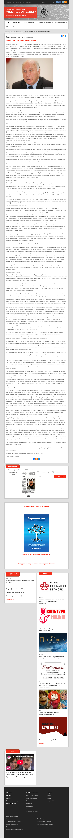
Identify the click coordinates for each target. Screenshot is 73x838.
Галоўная (9, 2)
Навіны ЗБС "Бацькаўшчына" (16, 31)
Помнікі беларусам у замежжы (44, 818)
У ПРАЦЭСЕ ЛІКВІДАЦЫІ (13, 22)
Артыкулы (49, 798)
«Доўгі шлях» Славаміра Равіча (48, 740)
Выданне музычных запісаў (14, 596)
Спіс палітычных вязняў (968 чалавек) (36, 506)
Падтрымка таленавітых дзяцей (15, 592)
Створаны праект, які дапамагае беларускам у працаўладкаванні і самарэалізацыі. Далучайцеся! (52, 601)
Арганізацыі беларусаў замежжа (13, 821)
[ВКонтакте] (61, 36)
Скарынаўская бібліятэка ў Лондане (16, 589)
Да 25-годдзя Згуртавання (32, 811)
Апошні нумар (13, 472)
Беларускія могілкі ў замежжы (44, 821)
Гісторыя (8, 818)
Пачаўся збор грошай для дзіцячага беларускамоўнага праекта (49, 713)
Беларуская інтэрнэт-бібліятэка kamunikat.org (36, 554)
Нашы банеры (29, 806)
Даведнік (49, 795)
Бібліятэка (18, 2)
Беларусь (18, 26)
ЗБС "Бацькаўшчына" (29, 22)
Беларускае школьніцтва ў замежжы (45, 824)
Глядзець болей (10, 599)
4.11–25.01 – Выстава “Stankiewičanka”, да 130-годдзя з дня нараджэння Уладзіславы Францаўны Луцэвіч (52, 685)
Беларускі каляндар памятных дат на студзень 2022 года (36, 564)
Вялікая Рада (29, 803)
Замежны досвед (40, 827)
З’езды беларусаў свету (31, 798)
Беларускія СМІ (50, 801)
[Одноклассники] (63, 36)
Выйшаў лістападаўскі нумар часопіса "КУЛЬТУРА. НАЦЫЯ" (49, 629)
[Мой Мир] (65, 36)
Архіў (13, 474)
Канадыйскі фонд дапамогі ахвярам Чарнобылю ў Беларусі (20, 581)
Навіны (8, 798)
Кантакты (28, 2)
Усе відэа (8, 781)
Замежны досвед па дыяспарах (15, 801)
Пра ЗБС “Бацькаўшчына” (32, 795)
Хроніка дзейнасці (30, 801)
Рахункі (28, 809)
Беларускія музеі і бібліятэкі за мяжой (14, 829)
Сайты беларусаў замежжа (12, 824)
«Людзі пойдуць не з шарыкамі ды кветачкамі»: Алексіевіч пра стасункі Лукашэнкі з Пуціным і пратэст (19, 774)
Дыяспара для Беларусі (45, 22)
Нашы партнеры (11, 803)
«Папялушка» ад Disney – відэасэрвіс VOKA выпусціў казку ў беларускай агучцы (51, 657)
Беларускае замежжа (60, 22)
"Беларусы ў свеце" (45, 472)
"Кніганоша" (58, 472)
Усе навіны (41, 743)
